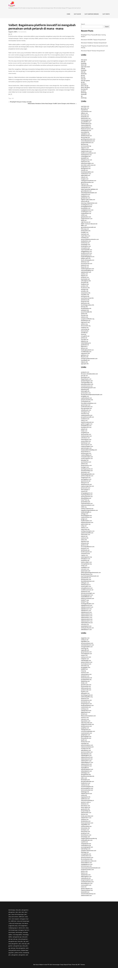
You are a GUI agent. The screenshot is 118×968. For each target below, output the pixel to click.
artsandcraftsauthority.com (88, 893)
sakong (83, 68)
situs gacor (84, 59)
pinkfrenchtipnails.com (87, 475)
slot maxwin (15, 919)
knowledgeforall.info (86, 206)
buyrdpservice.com (86, 427)
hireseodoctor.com (86, 738)
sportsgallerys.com (86, 479)
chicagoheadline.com (87, 646)
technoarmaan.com (86, 866)
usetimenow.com (85, 194)
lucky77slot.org (85, 500)
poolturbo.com (85, 277)
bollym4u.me (84, 341)
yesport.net (84, 429)
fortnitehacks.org (85, 320)
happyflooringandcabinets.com (89, 510)
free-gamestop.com (86, 408)
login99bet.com (85, 641)
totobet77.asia (85, 600)
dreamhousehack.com (87, 857)
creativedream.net (86, 213)
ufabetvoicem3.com (86, 764)
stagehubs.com (85, 638)
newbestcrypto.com (86, 436)
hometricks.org (85, 560)
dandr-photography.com (87, 260)
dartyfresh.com (85, 676)
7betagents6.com (86, 729)
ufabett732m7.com (86, 817)
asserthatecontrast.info (87, 298)
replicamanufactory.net (87, 747)
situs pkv (83, 78)
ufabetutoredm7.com (86, 621)
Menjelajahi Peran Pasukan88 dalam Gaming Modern (93, 35)
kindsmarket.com (85, 230)
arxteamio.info (85, 543)
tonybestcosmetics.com (87, 869)
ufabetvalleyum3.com (87, 622)
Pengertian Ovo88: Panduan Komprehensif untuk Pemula (94, 46)
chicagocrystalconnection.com (89, 358)
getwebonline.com (86, 217)
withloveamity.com (86, 688)
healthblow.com (85, 196)
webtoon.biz (84, 463)
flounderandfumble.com (87, 781)
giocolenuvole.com (86, 684)
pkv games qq (17, 937)
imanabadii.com (85, 360)
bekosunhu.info (85, 303)
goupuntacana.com (86, 652)
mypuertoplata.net (86, 127)
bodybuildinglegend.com (87, 256)
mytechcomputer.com (87, 890)
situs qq (83, 61)
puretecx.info (84, 286)
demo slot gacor (85, 87)
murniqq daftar (17, 935)
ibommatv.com (85, 115)
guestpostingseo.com (87, 380)
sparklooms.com (85, 591)
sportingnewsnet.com (87, 469)
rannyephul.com (85, 248)
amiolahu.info (84, 291)
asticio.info (84, 539)
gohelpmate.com (85, 198)
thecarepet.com (85, 377)
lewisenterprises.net (86, 677)
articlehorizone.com (86, 726)
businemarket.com (86, 453)
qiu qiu (83, 82)
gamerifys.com (85, 108)
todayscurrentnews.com (87, 598)
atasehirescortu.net (86, 484)
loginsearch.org (85, 322)
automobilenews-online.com (88, 861)
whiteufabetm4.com (86, 771)
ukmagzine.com (85, 412)
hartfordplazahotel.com (87, 350)
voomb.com (84, 491)
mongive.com (84, 179)
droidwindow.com (85, 821)
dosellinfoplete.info (86, 308)
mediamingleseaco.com (87, 268)
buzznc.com (84, 871)
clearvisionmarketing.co (87, 800)
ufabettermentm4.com (87, 607)
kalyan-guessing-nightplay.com (89, 189)
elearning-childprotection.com (89, 203)
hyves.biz (83, 334)
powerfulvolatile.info (86, 312)
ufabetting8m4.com (86, 755)
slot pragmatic (22, 926)
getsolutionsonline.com (87, 182)
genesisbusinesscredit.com (88, 227)
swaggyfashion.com (86, 251)
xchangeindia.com (86, 854)
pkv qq (83, 75)
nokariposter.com (85, 187)
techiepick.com (85, 829)
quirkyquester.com (86, 579)
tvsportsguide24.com (86, 494)
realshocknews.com (86, 517)
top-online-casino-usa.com (88, 165)
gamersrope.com (85, 405)
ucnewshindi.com (85, 401)
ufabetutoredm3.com (86, 619)
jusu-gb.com (84, 375)
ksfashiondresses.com (87, 522)
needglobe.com (85, 567)
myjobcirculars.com (86, 151)
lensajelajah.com (85, 667)
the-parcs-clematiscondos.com (89, 374)
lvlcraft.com (84, 714)
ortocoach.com (85, 569)
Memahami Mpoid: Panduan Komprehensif (92, 50)
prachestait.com (85, 279)
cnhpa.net (83, 526)
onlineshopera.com (86, 674)
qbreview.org (84, 144)
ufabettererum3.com (86, 605)
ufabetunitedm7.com (86, 615)
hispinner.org (84, 184)
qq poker (11, 952)
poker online (18, 952)
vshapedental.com (86, 843)
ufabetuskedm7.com (86, 617)
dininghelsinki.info (86, 774)
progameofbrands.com (87, 142)
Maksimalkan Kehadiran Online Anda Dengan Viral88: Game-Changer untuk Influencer (52, 103)
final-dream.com (85, 805)
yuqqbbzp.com (85, 728)
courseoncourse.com (87, 386)
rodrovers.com (85, 719)
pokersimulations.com (87, 745)
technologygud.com (86, 515)
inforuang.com (85, 229)
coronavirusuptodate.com (88, 731)
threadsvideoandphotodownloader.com (91, 394)
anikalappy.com (85, 772)
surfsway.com (84, 709)
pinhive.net (84, 337)
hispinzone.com (85, 161)
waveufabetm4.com (86, 766)
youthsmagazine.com (87, 458)
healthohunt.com (85, 783)
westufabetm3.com (86, 626)
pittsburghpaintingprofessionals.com (91, 572)
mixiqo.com (84, 565)
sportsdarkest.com (86, 462)
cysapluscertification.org (87, 318)
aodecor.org (84, 324)
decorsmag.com (85, 137)
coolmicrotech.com (86, 855)
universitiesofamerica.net (88, 141)
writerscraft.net (85, 201)
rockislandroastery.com (87, 881)
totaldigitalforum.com (86, 864)
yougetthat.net (85, 432)
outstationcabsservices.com (88, 850)
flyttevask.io (84, 346)
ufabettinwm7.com (86, 610)
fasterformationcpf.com (87, 422)
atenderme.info (85, 299)
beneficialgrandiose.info (87, 305)
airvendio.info (84, 282)
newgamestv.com (86, 477)
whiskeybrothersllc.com (87, 627)
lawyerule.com (85, 267)
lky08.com (84, 220)
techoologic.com (85, 836)
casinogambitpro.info (86, 382)
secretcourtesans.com (87, 643)
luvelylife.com (84, 232)
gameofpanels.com (86, 191)
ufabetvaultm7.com (86, 760)
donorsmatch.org (85, 325)
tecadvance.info (85, 287)
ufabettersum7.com (86, 608)
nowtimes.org (84, 327)
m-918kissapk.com (86, 351)
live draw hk (84, 89)
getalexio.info (84, 545)
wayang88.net (85, 767)
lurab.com (83, 886)
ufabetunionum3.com (87, 757)
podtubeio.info (85, 310)
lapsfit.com (84, 740)
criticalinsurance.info (86, 185)
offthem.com (84, 113)
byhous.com (84, 348)
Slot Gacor (77, 14)
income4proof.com (86, 664)
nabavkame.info (85, 353)
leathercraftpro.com (86, 562)
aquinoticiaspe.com (86, 448)
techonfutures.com (86, 835)
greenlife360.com (86, 122)
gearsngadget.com (86, 736)
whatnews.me (85, 804)
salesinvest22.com (86, 812)
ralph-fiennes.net (85, 222)
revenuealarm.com (86, 885)
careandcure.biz (85, 553)
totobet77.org (84, 602)
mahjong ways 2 (13, 928)
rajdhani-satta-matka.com (88, 199)
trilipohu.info (84, 362)
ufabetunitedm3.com (86, 614)
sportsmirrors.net (85, 481)
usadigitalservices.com (87, 210)
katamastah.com (85, 534)
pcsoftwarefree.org (86, 679)
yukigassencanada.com (87, 724)
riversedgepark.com (86, 653)
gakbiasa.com (85, 355)
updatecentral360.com (87, 532)
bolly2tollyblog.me (86, 343)
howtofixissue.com (86, 130)
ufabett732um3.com (86, 793)
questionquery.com (86, 255)
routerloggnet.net (85, 156)
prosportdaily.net (85, 810)
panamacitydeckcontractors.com (90, 239)
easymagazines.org (86, 557)
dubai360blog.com (86, 498)
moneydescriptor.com (87, 456)
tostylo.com (84, 431)
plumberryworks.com (86, 574)
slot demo (83, 84)
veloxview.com (85, 624)
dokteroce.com (85, 261)
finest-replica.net (85, 807)
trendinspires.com (86, 246)
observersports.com (86, 444)
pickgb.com (84, 519)
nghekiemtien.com (86, 272)
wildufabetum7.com (86, 629)
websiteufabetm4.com (87, 769)
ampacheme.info (85, 293)
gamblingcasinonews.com (88, 139)
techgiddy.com (85, 396)
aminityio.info (84, 289)
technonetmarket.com (87, 790)
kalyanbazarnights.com (87, 163)
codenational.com (86, 878)
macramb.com (85, 234)
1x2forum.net (84, 639)
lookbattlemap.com (86, 425)
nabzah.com (84, 177)
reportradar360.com (86, 249)
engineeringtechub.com (87, 486)
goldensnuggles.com (86, 424)
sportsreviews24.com (87, 496)
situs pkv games (85, 80)
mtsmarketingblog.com (87, 270)
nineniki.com (84, 170)
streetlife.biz (84, 332)
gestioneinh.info (85, 809)
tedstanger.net (85, 791)
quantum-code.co (86, 802)
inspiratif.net (84, 109)
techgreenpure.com (86, 703)
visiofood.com (85, 819)
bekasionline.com (86, 118)
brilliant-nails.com (86, 258)
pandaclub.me (85, 344)
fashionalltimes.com (86, 862)
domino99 (83, 94)
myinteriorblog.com (86, 826)
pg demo (83, 91)
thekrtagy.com (85, 852)
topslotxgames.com (86, 154)
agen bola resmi (85, 66)
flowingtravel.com (86, 168)
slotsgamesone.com (86, 160)
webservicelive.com (86, 895)
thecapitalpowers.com (87, 595)
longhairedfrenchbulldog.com (89, 450)
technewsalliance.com (87, 788)
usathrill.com (84, 842)
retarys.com (84, 420)
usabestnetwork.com (86, 415)
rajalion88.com (85, 650)
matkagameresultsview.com (88, 180)
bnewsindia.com (85, 828)
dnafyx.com (84, 683)
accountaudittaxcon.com (87, 546)
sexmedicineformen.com (87, 581)
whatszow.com (85, 698)
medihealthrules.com (86, 840)
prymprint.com (85, 548)
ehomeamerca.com (86, 700)
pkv (17, 912)
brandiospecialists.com (87, 172)
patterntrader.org (85, 524)
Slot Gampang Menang (92, 14)
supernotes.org (85, 529)
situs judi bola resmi (14, 950)
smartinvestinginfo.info (87, 786)
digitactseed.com (85, 712)
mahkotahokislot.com (87, 503)
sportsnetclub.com (86, 434)
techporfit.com (85, 116)
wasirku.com (84, 274)
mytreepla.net (85, 743)
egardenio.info (85, 541)
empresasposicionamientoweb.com (90, 867)
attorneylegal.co (85, 489)
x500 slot (21, 917)
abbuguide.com (85, 693)
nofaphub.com (85, 658)
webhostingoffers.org (87, 696)
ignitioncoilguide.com (86, 888)
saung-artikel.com (86, 441)
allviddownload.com (86, 135)
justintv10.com (85, 265)
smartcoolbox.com (86, 586)
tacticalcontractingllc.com (88, 593)
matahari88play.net (86, 455)
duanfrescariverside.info (87, 776)
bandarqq (83, 63)
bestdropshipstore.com (87, 705)
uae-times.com (85, 106)
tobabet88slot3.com (86, 596)
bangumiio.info (85, 301)
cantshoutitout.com (86, 123)
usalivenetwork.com (86, 398)
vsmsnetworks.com (86, 111)
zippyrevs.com (85, 147)
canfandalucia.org (86, 845)
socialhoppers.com (86, 211)
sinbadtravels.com (86, 410)
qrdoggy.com (84, 513)
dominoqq (83, 73)
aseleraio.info (84, 538)
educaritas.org (85, 665)
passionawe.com (85, 570)
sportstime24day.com (87, 470)
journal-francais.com (86, 263)
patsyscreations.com (86, 662)
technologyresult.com (87, 695)
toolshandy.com (85, 242)
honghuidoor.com (86, 166)
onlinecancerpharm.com (87, 505)
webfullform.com (85, 134)
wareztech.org (85, 413)
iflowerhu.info (84, 356)
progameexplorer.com (87, 880)
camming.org (84, 648)
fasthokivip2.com (85, 443)
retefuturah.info (85, 785)
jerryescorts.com (85, 488)
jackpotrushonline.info (87, 399)
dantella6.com (85, 158)
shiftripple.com (85, 583)
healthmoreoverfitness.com (88, 153)
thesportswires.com (86, 465)
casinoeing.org (85, 329)
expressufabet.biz (86, 125)
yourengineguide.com (87, 847)
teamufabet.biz (85, 132)
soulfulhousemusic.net (87, 589)
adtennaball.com (85, 175)
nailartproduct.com (86, 710)
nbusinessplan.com (86, 120)
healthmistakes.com (86, 520)
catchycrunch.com (86, 657)
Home (68, 14)
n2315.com (84, 215)
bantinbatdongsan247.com (88, 387)
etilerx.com (84, 778)
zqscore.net (84, 536)
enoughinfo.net (85, 336)
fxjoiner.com (84, 873)
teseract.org (84, 814)
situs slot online (13, 917)
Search (83, 24)
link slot (83, 77)
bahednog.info (85, 389)
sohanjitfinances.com (87, 588)
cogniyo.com (84, 555)
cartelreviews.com (86, 707)
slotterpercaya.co (85, 584)
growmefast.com (85, 501)
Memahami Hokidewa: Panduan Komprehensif (93, 42)
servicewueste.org (86, 146)
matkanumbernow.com (87, 149)
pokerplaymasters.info (87, 384)
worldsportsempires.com (87, 531)
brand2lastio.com (85, 208)
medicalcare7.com (86, 173)
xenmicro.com (85, 672)
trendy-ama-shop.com (87, 816)
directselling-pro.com (86, 883)
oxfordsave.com (85, 437)
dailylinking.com (85, 681)
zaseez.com (84, 655)
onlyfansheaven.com (86, 218)
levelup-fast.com (85, 741)
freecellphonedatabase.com (88, 403)
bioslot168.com (85, 892)
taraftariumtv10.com (86, 253)
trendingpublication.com (87, 603)
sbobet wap (24, 950)
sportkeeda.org (85, 550)
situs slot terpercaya (17, 914)
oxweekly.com (85, 237)
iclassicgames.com (86, 439)
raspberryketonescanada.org (89, 838)
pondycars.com (85, 833)
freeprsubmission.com (87, 823)
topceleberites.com (86, 753)
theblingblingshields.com (87, 474)
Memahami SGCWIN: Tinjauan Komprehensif (93, 39)
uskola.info (84, 795)
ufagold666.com (85, 824)
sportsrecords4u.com (87, 752)
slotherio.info (84, 317)
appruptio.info (85, 363)
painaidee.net (84, 460)
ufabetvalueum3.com (87, 759)
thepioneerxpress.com (87, 128)
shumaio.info (84, 315)
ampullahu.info (85, 294)
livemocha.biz (84, 331)
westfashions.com (86, 241)
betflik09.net (84, 669)
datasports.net (85, 482)
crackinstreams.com (86, 733)
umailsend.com (85, 418)
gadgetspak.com (85, 734)
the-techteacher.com (86, 859)
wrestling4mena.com (86, 204)
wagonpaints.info (85, 797)
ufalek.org (83, 507)
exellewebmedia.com (87, 406)
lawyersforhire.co (85, 451)
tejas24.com (84, 275)
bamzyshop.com (85, 831)
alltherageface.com (86, 876)
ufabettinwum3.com (86, 612)
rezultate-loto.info (86, 748)
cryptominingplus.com (87, 446)
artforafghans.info (86, 280)
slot (13, 98)
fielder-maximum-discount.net (89, 223)
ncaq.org (83, 671)
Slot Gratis (106, 14)
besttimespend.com (86, 551)
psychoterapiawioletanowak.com (90, 576)
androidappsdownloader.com (89, 192)
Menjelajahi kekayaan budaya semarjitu (20, 101)
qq (81, 96)
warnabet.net (84, 339)
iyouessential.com (86, 686)
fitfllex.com (84, 225)
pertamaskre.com (86, 393)
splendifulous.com (86, 750)
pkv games (25, 910)
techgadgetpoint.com (87, 493)
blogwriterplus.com (86, 379)
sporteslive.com (85, 472)
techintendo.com (85, 702)
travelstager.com (85, 244)
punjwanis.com (85, 372)
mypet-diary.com (85, 236)
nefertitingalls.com (86, 660)
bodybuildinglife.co (86, 512)
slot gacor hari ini (23, 930)
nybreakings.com (85, 848)
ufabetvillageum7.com (87, 762)
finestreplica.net (85, 779)
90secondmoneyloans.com (88, 715)
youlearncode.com (86, 690)
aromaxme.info (85, 296)
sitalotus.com (84, 527)
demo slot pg (84, 85)
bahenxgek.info (85, 391)
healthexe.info (85, 284)
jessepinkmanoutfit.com (87, 417)
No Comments (22, 31)
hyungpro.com (85, 467)
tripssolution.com (85, 721)
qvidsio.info (84, 313)
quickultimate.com (86, 577)
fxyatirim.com (84, 691)
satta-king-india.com (86, 722)
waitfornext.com (85, 798)
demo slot (83, 65)
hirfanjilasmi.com (85, 558)
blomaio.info (84, 306)
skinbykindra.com (86, 874)
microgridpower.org (86, 564)
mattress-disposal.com (87, 508)
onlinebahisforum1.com (87, 645)
